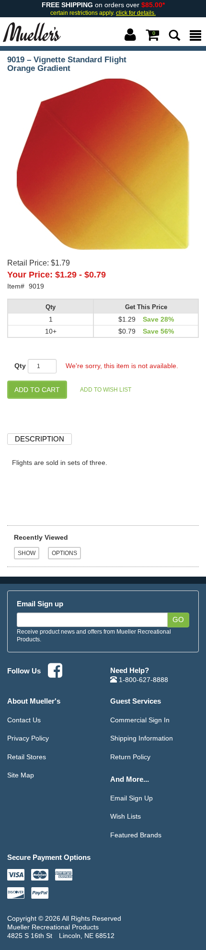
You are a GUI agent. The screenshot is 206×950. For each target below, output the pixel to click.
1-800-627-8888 (142, 680)
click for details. (136, 13)
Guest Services (135, 701)
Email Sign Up (131, 798)
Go (178, 620)
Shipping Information (141, 738)
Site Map (20, 775)
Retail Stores (26, 757)
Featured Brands (135, 835)
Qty (20, 366)
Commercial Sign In (140, 720)
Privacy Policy (28, 738)
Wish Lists (125, 816)
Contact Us (24, 720)
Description (39, 439)
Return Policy (130, 757)
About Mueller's (33, 701)
